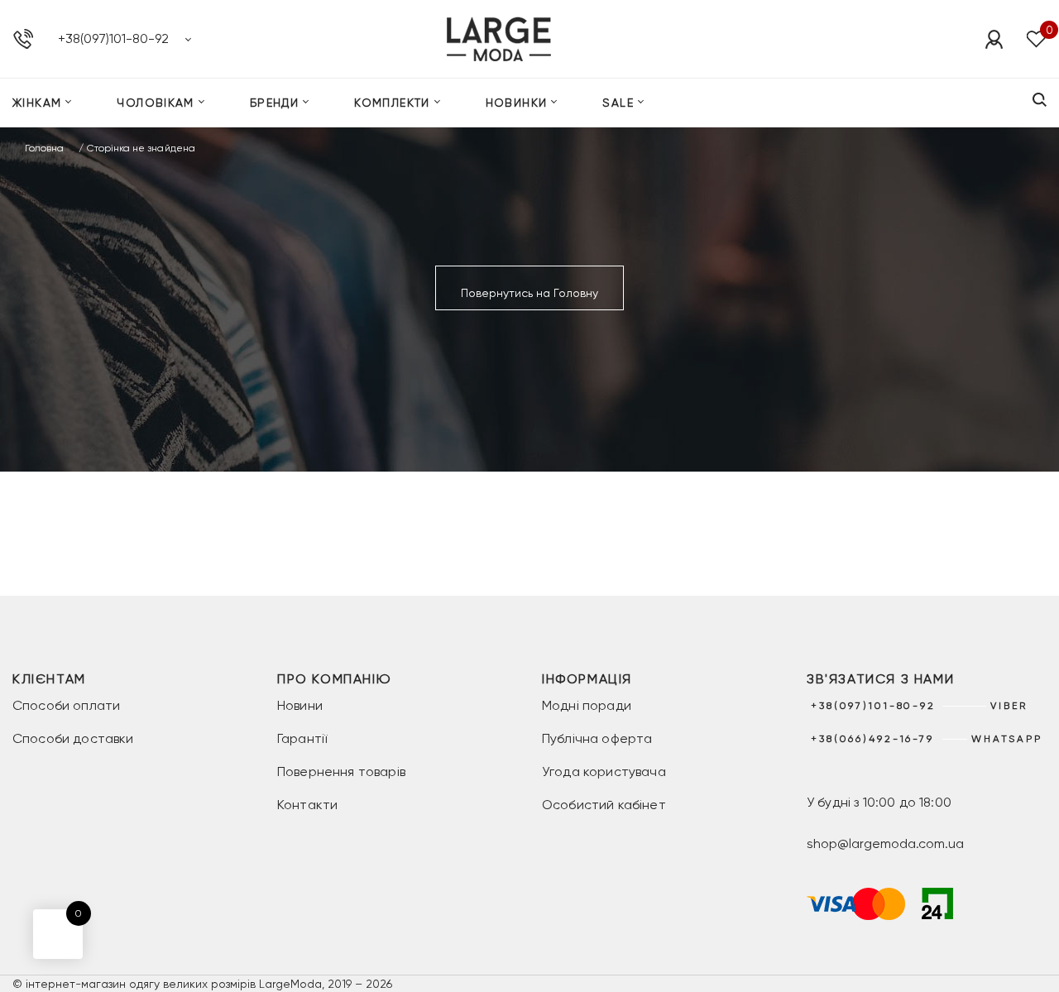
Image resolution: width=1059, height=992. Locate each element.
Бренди (274, 102)
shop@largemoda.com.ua (885, 843)
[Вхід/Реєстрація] (993, 39)
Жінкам (36, 102)
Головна (44, 148)
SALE (618, 102)
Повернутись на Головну (529, 293)
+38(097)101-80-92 (113, 38)
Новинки (517, 102)
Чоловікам (155, 102)
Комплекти (392, 102)
